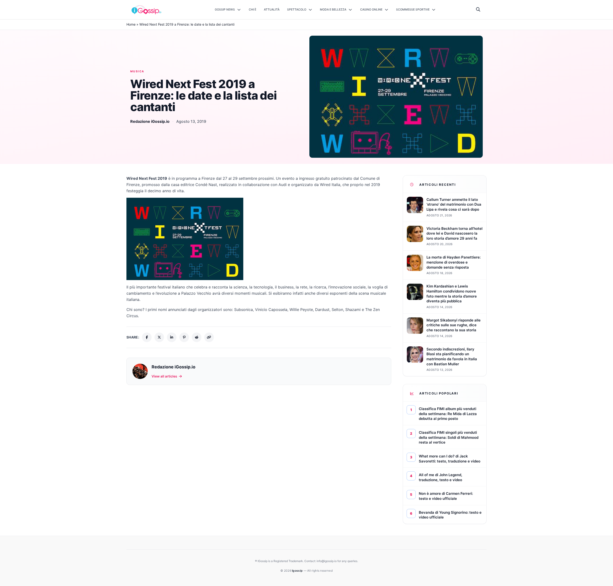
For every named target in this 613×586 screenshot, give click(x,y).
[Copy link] (209, 337)
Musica (137, 71)
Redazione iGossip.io (150, 121)
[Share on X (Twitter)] (159, 337)
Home (131, 24)
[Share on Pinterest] (184, 337)
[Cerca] (478, 9)
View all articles (164, 376)
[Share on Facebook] (147, 337)
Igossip (297, 570)
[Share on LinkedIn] (171, 337)
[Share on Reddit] (196, 337)
